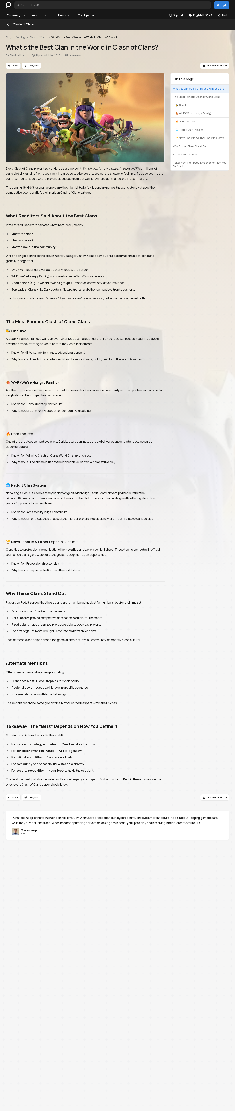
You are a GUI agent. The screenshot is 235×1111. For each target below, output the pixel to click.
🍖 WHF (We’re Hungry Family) (193, 113)
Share (15, 65)
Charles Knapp (18, 55)
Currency (13, 15)
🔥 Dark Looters (185, 121)
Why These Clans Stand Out (190, 146)
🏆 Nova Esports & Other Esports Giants (199, 138)
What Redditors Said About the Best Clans (199, 88)
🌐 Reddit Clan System (189, 129)
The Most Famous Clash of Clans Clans (196, 96)
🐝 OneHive (182, 105)
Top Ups (84, 15)
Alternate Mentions (185, 154)
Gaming (20, 37)
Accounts (39, 15)
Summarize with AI (217, 65)
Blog (8, 37)
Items (62, 15)
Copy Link (34, 65)
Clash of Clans (38, 37)
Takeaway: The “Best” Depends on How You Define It (199, 164)
